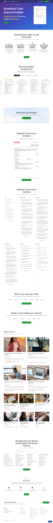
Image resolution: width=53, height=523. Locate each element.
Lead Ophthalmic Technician (19, 458)
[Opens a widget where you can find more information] (50, 522)
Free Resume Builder (23, 512)
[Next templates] (48, 15)
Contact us (41, 515)
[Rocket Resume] (5, 1)
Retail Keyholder (29, 462)
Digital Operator (29, 455)
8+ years (38, 318)
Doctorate (42, 299)
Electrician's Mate (6, 457)
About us (9, 1)
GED (20, 299)
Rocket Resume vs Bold (43, 512)
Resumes (7, 4)
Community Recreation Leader (19, 455)
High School (16, 299)
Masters (37, 299)
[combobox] (26, 451)
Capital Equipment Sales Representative (44, 454)
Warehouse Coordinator (19, 465)
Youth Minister (41, 465)
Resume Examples (13, 1)
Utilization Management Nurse (8, 465)
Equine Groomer (17, 457)
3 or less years (22, 318)
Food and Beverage (12, 4)
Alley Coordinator (6, 454)
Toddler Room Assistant (42, 464)
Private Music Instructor (7, 461)
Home (4, 4)
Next (37, 142)
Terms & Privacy (42, 513)
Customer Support (42, 509)
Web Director (29, 465)
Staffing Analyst (29, 464)
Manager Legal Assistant (42, 458)
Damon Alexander (7, 385)
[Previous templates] (32, 15)
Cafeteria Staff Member (30, 454)
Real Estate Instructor (42, 461)
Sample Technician (41, 462)
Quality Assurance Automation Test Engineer (32, 461)
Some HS (10, 299)
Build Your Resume (22, 513)
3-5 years (28, 318)
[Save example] (5, 199)
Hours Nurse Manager (7, 458)
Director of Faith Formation (43, 455)
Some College (26, 299)
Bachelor (31, 299)
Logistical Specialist (30, 458)
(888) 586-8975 (44, 490)
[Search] (38, 1)
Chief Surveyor (6, 455)
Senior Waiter (6, 464)
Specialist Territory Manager (19, 464)
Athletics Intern (17, 454)
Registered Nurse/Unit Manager (8, 462)
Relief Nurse (17, 462)
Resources (17, 1)
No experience (15, 318)
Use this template (16, 142)
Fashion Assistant (29, 457)
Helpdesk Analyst (41, 457)
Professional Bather (18, 461)
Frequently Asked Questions (9, 490)
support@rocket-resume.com (32, 490)
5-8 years (33, 318)
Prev (34, 142)
